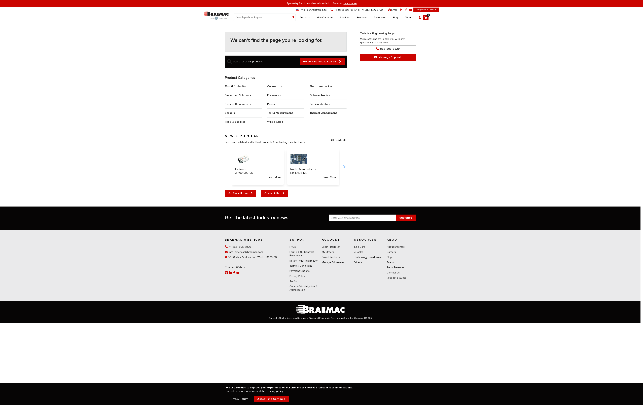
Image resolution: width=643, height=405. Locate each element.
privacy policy (275, 391)
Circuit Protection (236, 86)
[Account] (419, 17)
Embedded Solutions (238, 95)
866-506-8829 (390, 49)
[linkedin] (401, 10)
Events (391, 262)
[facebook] (406, 10)
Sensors (230, 113)
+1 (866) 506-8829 (346, 10)
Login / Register (331, 247)
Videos (358, 262)
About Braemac (396, 247)
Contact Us (271, 193)
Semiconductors (320, 104)
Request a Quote (426, 10)
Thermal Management (323, 113)
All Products (338, 140)
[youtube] (410, 10)
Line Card (359, 247)
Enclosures (274, 95)
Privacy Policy (297, 276)
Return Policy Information (304, 260)
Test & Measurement (280, 113)
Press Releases (395, 267)
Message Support (390, 57)
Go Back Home (238, 193)
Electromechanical (321, 86)
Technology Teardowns (367, 257)
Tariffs (293, 281)
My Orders (328, 252)
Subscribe (405, 217)
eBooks (358, 252)
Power (271, 104)
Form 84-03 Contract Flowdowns (302, 253)
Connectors (274, 86)
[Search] (293, 17)
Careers (391, 252)
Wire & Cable (275, 121)
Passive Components (238, 104)
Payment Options (300, 271)
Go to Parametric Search (319, 61)
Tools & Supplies (235, 121)
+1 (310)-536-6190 (372, 10)
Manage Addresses (333, 262)
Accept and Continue (271, 399)
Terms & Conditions (301, 265)
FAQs (293, 247)
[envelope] (227, 273)
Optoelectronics (320, 95)
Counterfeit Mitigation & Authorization (303, 288)
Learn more (350, 3)
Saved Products (331, 257)
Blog (389, 257)
